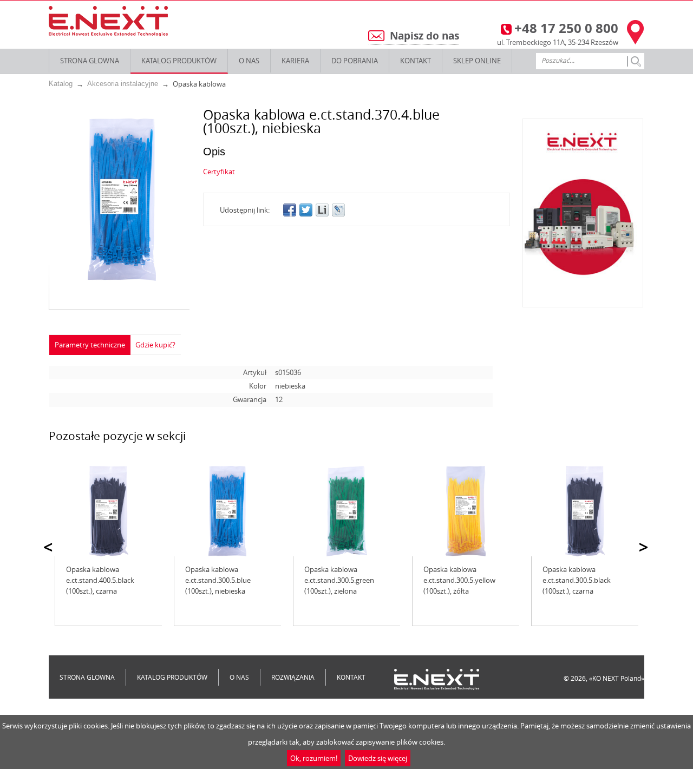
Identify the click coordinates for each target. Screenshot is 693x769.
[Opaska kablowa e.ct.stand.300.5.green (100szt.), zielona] (346, 511)
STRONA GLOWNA (89, 60)
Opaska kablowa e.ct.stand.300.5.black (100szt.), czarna (576, 580)
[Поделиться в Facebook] (289, 209)
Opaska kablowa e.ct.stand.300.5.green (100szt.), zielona (339, 580)
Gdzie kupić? (155, 345)
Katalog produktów (179, 60)
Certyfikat (219, 171)
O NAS (249, 60)
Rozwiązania (293, 677)
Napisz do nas (424, 36)
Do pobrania (354, 60)
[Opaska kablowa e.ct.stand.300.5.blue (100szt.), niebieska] (227, 511)
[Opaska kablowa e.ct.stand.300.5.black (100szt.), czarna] (584, 511)
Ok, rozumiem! (313, 758)
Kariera (295, 60)
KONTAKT (415, 60)
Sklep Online (477, 60)
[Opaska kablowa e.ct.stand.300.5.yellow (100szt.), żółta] (465, 511)
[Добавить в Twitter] (305, 209)
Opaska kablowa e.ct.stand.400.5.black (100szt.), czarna (100, 580)
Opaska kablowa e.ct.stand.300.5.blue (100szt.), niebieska (218, 580)
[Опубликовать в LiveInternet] (322, 209)
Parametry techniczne (90, 345)
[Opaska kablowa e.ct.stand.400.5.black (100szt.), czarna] (108, 511)
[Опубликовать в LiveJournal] (338, 209)
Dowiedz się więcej (377, 758)
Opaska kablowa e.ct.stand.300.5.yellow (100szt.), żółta (459, 580)
